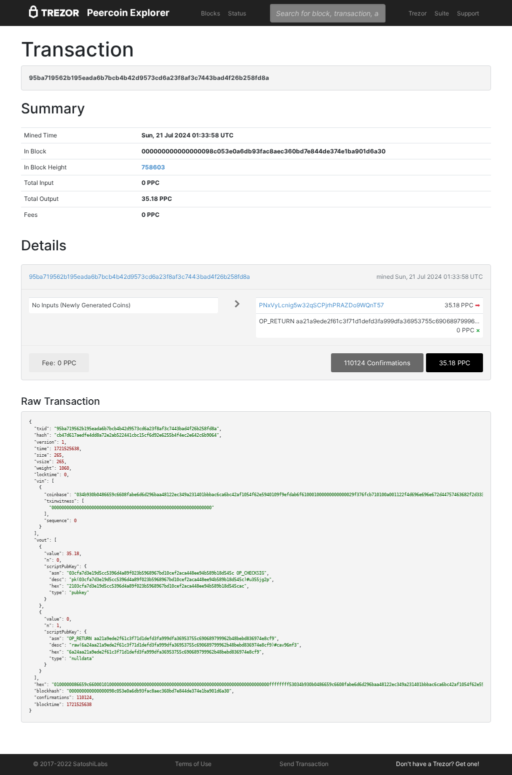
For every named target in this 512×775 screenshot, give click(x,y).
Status (237, 13)
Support (468, 13)
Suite (441, 13)
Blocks (210, 13)
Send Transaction (304, 764)
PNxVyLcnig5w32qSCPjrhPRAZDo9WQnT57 (321, 305)
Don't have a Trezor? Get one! (437, 764)
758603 (153, 167)
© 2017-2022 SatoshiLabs (70, 764)
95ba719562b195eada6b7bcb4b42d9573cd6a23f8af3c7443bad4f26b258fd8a (139, 276)
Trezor (417, 13)
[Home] (54, 13)
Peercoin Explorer (128, 12)
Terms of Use (193, 764)
